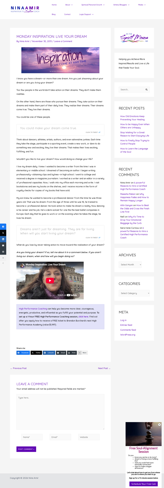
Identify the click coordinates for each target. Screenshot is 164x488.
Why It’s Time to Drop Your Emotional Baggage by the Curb (132, 220)
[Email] (3, 245)
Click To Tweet (92, 132)
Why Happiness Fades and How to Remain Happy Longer (134, 197)
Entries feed (126, 325)
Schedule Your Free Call (143, 483)
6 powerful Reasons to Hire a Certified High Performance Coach (133, 186)
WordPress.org (127, 334)
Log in (123, 320)
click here (83, 316)
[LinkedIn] (3, 239)
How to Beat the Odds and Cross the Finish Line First (134, 208)
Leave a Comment (63, 41)
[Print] (3, 251)
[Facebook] (3, 227)
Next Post (104, 368)
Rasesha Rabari (128, 194)
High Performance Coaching (33, 308)
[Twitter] (3, 233)
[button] (71, 5)
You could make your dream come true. (48, 128)
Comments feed (128, 330)
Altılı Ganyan (126, 205)
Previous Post (18, 368)
